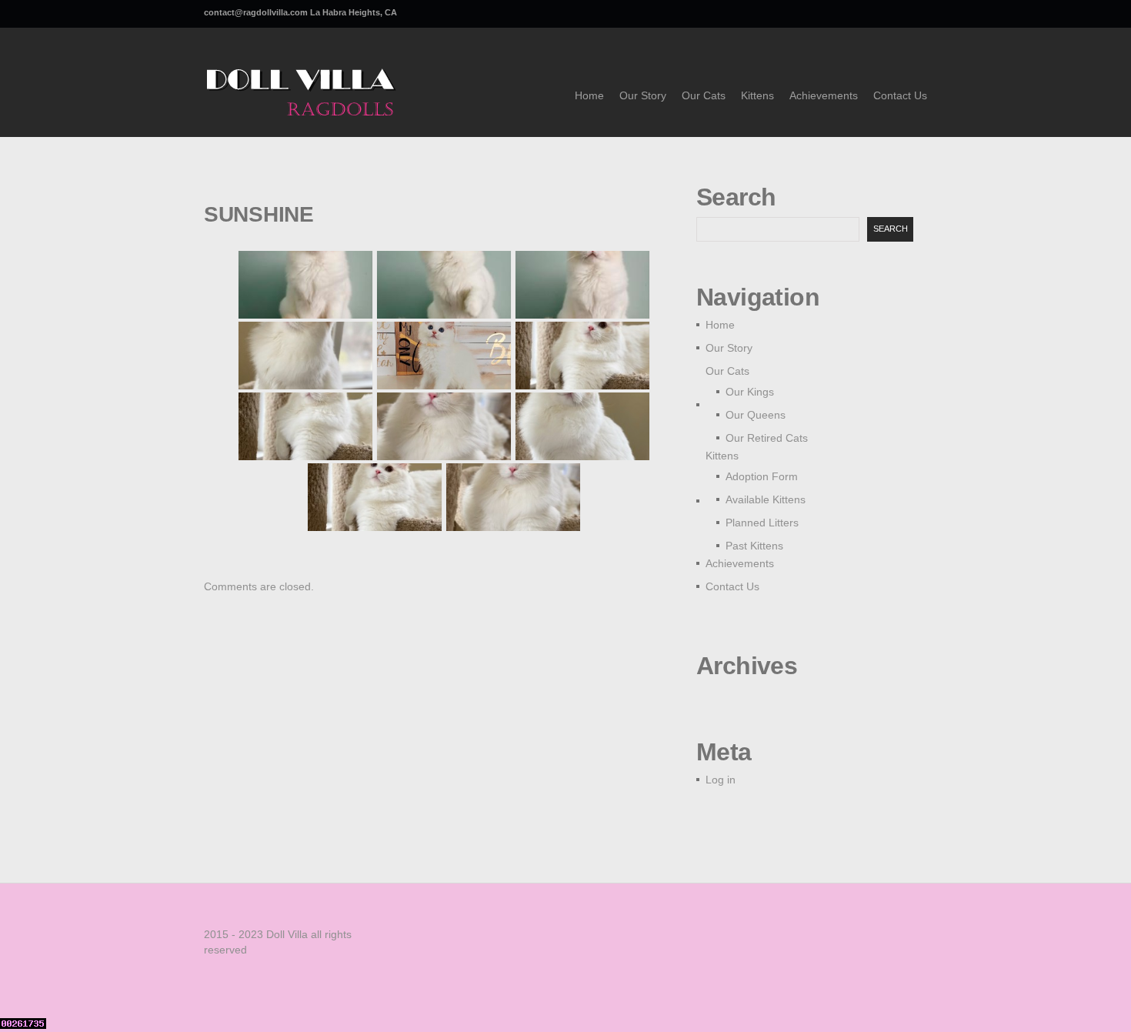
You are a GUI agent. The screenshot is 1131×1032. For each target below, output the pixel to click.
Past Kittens (754, 545)
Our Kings (750, 392)
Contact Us (900, 95)
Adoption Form (762, 476)
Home (589, 95)
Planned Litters (762, 522)
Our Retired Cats (767, 438)
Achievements (823, 95)
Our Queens (756, 415)
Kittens (757, 95)
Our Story (642, 95)
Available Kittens (766, 499)
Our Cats (704, 95)
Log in (721, 779)
